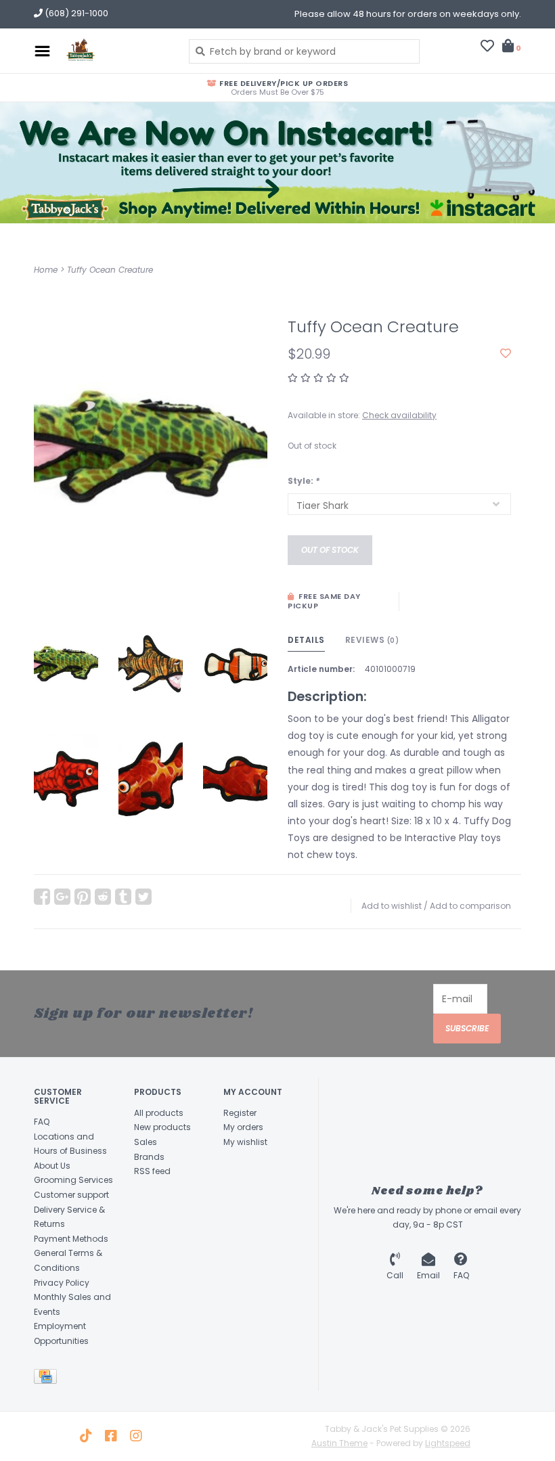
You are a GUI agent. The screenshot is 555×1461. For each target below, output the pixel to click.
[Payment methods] (48, 1379)
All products (158, 1113)
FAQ (41, 1121)
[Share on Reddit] (103, 897)
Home (46, 269)
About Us (52, 1165)
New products (162, 1127)
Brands (149, 1157)
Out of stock (330, 550)
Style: (303, 481)
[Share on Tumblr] (123, 897)
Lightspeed (447, 1443)
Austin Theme (339, 1443)
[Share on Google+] (62, 897)
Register (240, 1113)
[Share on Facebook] (42, 897)
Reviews (372, 640)
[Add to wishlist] (505, 354)
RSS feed (152, 1171)
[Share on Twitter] (143, 897)
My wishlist (245, 1142)
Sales (145, 1142)
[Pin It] (82, 897)
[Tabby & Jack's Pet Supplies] (116, 51)
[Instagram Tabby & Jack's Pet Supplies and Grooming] (136, 1436)
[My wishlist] (487, 47)
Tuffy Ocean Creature (110, 269)
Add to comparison (470, 906)
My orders (243, 1127)
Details (306, 640)
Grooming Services (73, 1180)
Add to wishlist (391, 906)
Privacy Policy (61, 1282)
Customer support (71, 1194)
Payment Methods (71, 1238)
